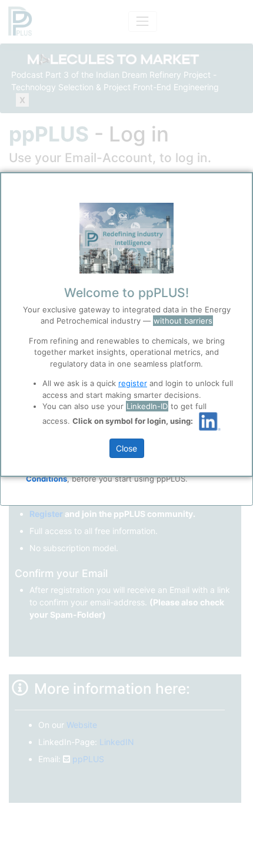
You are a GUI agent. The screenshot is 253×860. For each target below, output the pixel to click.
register (132, 383)
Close (126, 448)
